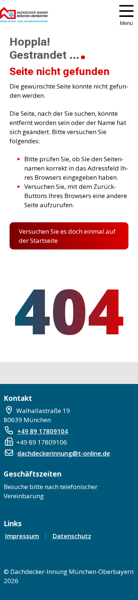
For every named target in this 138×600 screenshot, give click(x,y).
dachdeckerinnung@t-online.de (63, 453)
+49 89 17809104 (42, 431)
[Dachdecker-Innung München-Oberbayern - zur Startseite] (24, 15)
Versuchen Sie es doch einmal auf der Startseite (67, 236)
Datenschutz (71, 536)
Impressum (22, 536)
